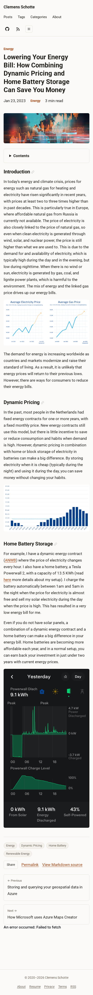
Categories (38, 17)
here (7, 579)
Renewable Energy (18, 853)
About (56, 17)
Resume (35, 986)
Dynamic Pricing (31, 845)
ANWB (10, 560)
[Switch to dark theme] (29, 29)
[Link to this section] (32, 172)
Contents (21, 155)
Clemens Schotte (19, 7)
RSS (73, 986)
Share (11, 864)
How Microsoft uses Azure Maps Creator (42, 914)
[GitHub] (7, 29)
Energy (9, 49)
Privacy (49, 986)
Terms (62, 986)
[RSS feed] (18, 29)
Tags (21, 17)
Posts (8, 17)
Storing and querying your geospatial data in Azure (44, 887)
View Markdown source (62, 864)
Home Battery (57, 845)
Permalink (30, 864)
